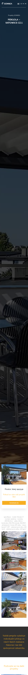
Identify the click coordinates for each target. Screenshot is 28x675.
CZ (21, 3)
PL (23, 3)
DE (25, 3)
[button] (18, 3)
